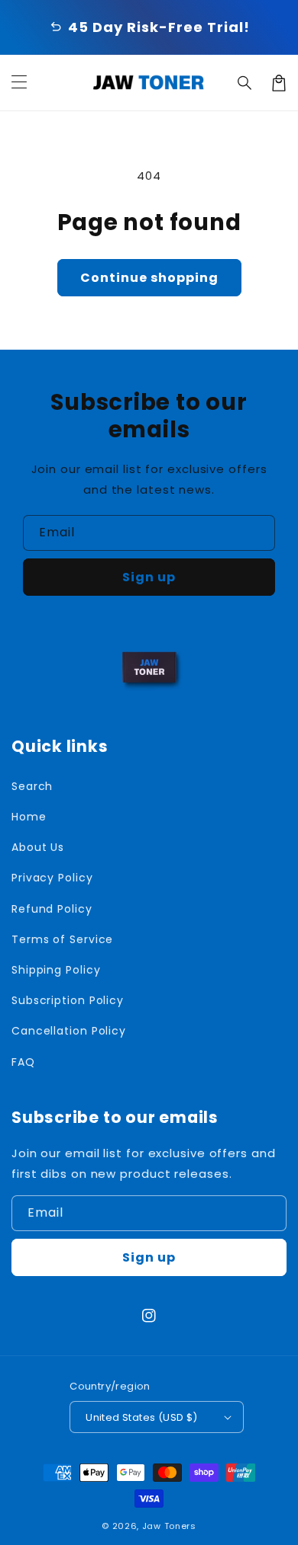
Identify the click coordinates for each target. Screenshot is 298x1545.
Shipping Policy (56, 969)
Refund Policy (51, 908)
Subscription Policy (67, 1000)
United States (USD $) (141, 1417)
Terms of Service (62, 939)
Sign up (149, 577)
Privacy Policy (52, 877)
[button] (245, 83)
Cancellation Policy (68, 1030)
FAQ (23, 1062)
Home (29, 816)
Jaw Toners (169, 1526)
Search (32, 786)
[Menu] (19, 83)
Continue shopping (149, 277)
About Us (37, 847)
